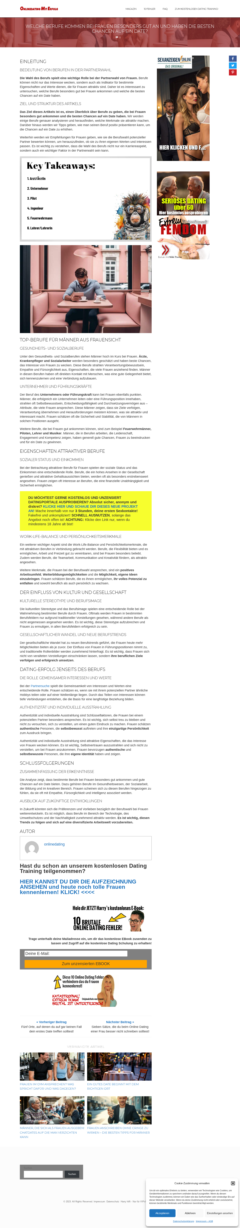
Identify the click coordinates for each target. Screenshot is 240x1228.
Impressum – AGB (204, 1221)
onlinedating (54, 844)
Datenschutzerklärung (183, 1221)
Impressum (99, 1201)
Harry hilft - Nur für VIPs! (133, 1201)
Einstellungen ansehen (220, 1213)
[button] (233, 1183)
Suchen (28, 1168)
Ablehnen (190, 1213)
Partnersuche (40, 686)
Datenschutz (112, 1201)
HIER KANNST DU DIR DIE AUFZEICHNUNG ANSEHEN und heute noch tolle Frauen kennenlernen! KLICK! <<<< (78, 886)
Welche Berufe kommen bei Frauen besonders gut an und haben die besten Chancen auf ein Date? (120, 29)
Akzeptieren (162, 1213)
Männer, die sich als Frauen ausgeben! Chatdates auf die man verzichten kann (52, 1132)
